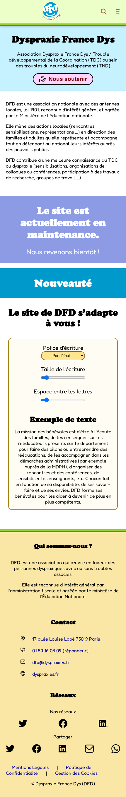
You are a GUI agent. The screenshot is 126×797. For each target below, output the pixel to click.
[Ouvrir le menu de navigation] (117, 12)
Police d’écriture (63, 347)
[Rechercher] (104, 12)
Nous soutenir (68, 79)
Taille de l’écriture (63, 369)
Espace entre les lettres (63, 391)
